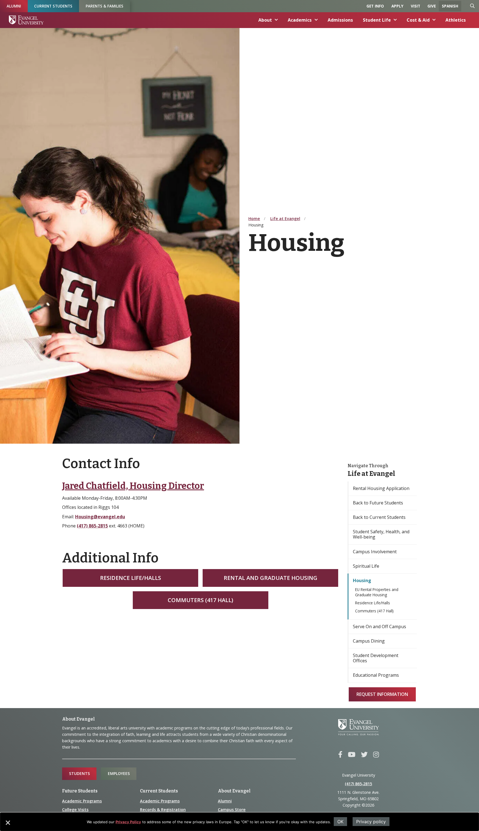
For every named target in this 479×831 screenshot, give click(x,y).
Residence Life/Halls (130, 578)
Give (431, 6)
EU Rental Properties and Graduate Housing (376, 592)
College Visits (75, 809)
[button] (7, 824)
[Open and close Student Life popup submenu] (395, 20)
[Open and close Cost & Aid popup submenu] (434, 20)
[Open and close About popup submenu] (276, 20)
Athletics (455, 20)
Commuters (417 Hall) (200, 600)
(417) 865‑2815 (358, 783)
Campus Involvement (375, 552)
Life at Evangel (285, 218)
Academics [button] (300, 20)
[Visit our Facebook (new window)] (340, 755)
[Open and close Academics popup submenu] (316, 20)
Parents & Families (104, 6)
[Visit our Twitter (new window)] (364, 755)
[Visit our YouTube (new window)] (351, 755)
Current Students (53, 6)
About (265, 20)
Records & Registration (163, 809)
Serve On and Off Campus (379, 626)
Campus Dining (369, 641)
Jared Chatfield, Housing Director (133, 486)
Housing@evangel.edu (100, 517)
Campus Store (232, 809)
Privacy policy (371, 821)
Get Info (375, 6)
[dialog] (239, 821)
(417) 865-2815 (92, 526)
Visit (415, 6)
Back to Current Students (379, 517)
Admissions (340, 20)
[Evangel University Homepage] (26, 20)
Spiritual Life (366, 566)
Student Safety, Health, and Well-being (381, 534)
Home (254, 218)
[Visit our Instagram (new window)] (376, 755)
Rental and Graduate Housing (270, 578)
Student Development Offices (375, 658)
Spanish (450, 6)
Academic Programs (82, 801)
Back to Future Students (378, 503)
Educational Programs (376, 675)
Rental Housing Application (381, 488)
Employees (119, 773)
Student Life (377, 20)
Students (79, 773)
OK (340, 821)
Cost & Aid (418, 20)
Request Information (382, 694)
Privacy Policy (128, 822)
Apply (397, 6)
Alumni (14, 6)
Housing (362, 580)
